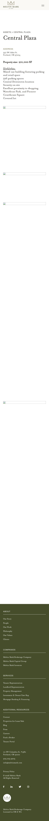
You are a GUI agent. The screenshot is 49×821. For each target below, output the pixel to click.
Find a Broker (9, 737)
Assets (7, 32)
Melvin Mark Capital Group (14, 661)
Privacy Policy (8, 771)
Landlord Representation (13, 687)
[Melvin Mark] (11, 5)
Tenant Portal (9, 741)
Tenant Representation (12, 683)
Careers (6, 733)
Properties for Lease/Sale (13, 721)
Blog (5, 725)
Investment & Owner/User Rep (16, 695)
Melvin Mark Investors (12, 665)
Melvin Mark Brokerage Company (17, 657)
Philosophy (7, 631)
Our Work (7, 627)
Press (5, 729)
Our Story (7, 619)
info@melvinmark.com (12, 763)
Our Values (7, 635)
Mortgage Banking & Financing (16, 699)
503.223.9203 (9, 759)
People (6, 623)
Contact (6, 717)
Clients (6, 639)
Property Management (12, 691)
